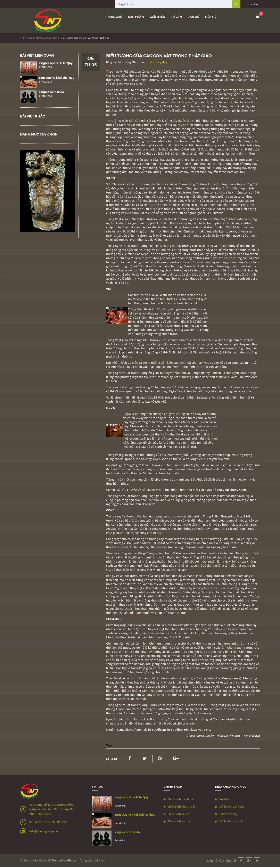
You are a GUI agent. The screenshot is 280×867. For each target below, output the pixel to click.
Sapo (102, 860)
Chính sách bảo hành (180, 821)
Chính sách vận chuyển (181, 806)
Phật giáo (165, 160)
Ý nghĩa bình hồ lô (51, 92)
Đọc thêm (120, 805)
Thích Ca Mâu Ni (131, 363)
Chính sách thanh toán (181, 799)
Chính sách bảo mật (231, 821)
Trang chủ (113, 17)
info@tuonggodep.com (44, 831)
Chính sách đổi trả (178, 814)
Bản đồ (193, 17)
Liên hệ (210, 17)
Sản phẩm (136, 17)
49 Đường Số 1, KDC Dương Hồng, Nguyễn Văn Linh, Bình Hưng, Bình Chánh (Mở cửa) (52, 809)
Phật (115, 363)
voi (130, 313)
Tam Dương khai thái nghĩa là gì (61, 77)
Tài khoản (252, 4)
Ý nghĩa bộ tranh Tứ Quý (56, 63)
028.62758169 (39, 822)
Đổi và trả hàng (228, 814)
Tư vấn (176, 17)
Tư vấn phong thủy (46, 38)
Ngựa (127, 414)
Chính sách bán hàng (231, 806)
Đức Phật (188, 94)
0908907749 (59, 822)
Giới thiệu (157, 17)
